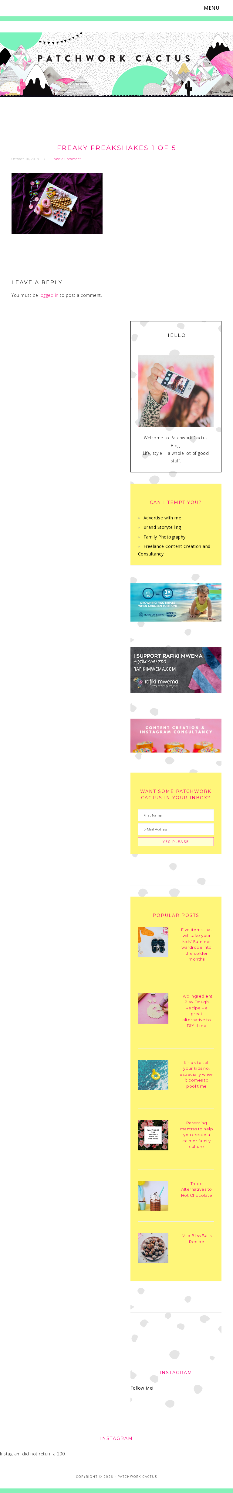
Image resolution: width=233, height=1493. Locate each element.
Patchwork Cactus (116, 70)
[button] (215, 8)
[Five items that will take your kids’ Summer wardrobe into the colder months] (153, 943)
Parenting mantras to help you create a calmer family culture (196, 1134)
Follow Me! (142, 1388)
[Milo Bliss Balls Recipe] (153, 1249)
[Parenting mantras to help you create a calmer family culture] (153, 1136)
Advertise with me (162, 518)
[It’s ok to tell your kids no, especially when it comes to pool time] (153, 1076)
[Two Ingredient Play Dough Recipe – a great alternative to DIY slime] (153, 1009)
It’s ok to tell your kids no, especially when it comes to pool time (197, 1074)
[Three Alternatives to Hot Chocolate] (153, 1197)
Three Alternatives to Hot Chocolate (196, 1189)
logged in (49, 295)
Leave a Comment (66, 158)
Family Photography (165, 537)
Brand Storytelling (162, 527)
